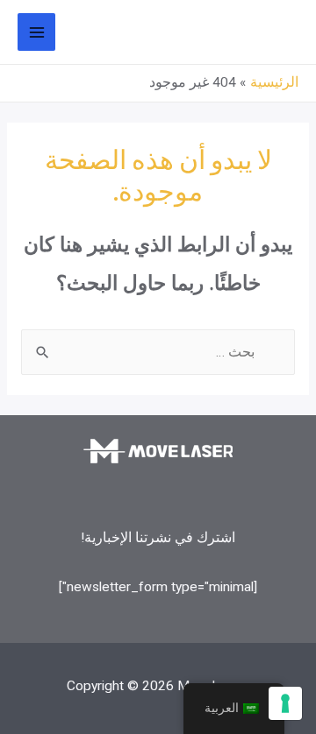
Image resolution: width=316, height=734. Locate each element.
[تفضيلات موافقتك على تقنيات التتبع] (285, 703)
